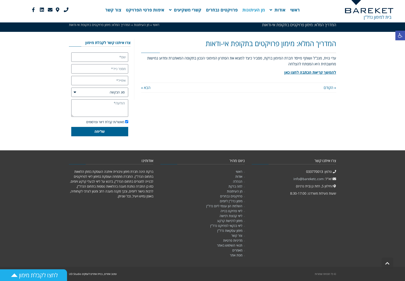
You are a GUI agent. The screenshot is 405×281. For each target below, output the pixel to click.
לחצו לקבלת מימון (38, 275)
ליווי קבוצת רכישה (231, 216)
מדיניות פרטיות (232, 240)
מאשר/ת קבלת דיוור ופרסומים (105, 122)
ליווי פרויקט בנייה (231, 211)
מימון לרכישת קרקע (229, 220)
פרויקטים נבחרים (231, 196)
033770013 (314, 171)
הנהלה (237, 181)
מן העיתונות (234, 191)
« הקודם (330, 87)
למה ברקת (235, 186)
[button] (400, 35)
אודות (238, 176)
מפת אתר (236, 255)
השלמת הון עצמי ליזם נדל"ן (224, 206)
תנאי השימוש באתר (229, 245)
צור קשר (236, 235)
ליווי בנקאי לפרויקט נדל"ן (226, 225)
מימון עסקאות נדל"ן (229, 230)
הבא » (145, 87)
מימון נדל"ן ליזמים (231, 201)
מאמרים (237, 250)
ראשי (239, 171)
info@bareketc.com (308, 179)
